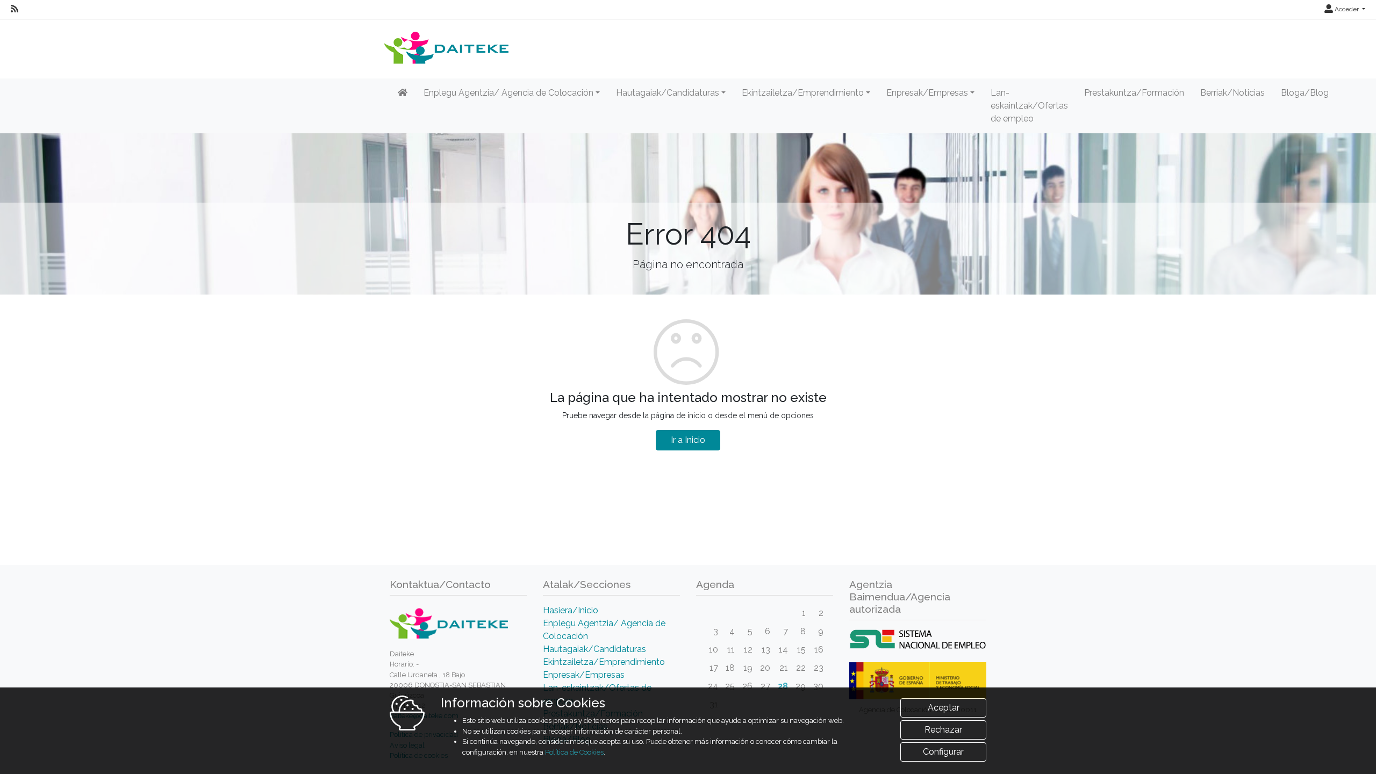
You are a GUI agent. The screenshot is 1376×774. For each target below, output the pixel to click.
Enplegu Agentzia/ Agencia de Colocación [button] (508, 93)
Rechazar (943, 730)
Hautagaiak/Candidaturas (594, 649)
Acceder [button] (1346, 9)
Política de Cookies (574, 752)
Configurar (943, 752)
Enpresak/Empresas (584, 675)
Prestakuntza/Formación (1134, 93)
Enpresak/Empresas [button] (927, 93)
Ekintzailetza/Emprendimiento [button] (803, 93)
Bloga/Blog (1305, 93)
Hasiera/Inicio (570, 610)
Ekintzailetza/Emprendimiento (604, 662)
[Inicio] (402, 93)
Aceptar (943, 708)
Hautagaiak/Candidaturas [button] (667, 93)
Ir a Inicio (688, 440)
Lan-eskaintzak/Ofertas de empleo (1029, 106)
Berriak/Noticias (1232, 93)
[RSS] (14, 9)
